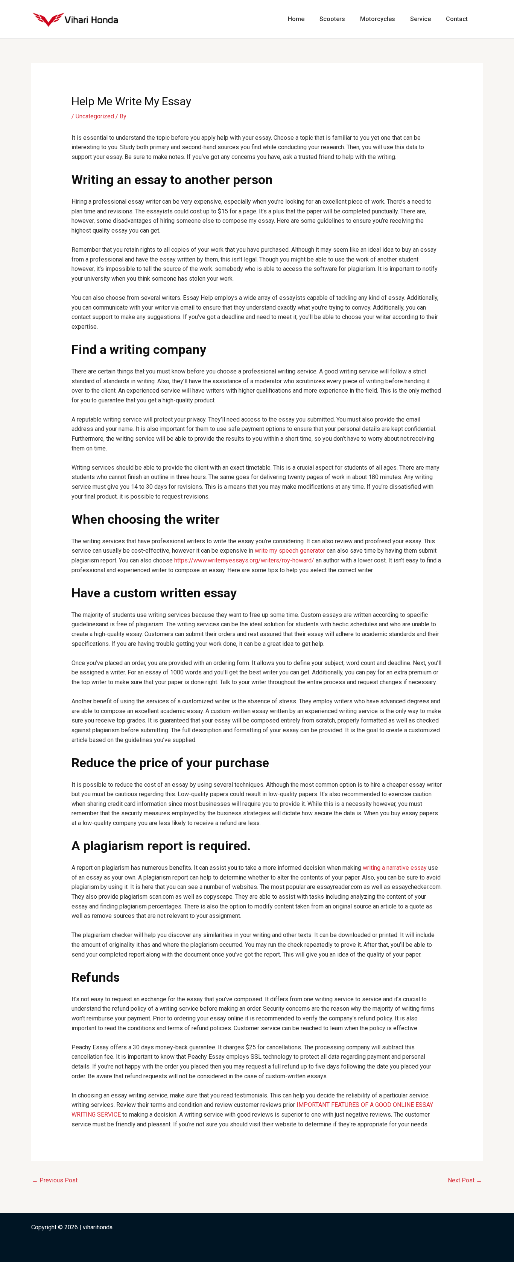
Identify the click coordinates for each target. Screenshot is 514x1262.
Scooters (332, 19)
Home (296, 19)
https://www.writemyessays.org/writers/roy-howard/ (244, 560)
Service (420, 19)
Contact (457, 19)
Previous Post (55, 1180)
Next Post (465, 1180)
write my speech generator (290, 550)
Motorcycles (377, 19)
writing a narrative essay (395, 867)
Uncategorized (95, 116)
